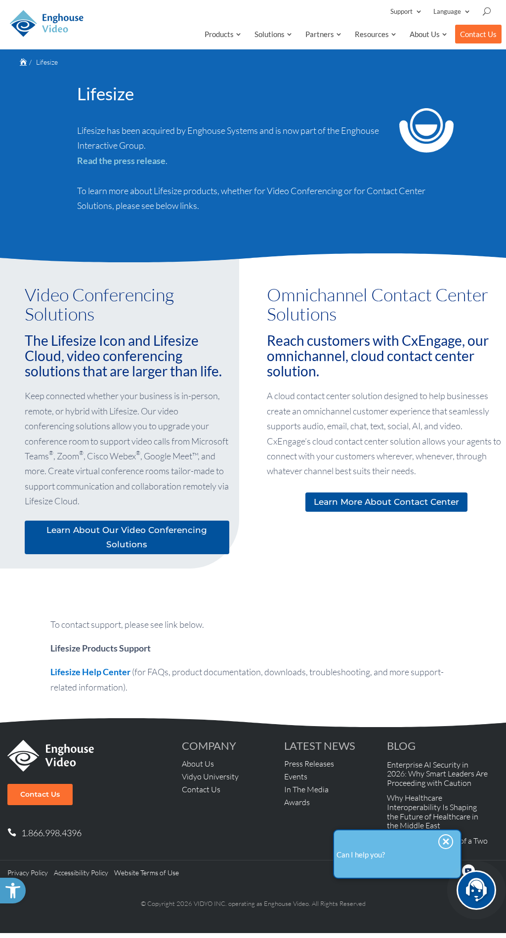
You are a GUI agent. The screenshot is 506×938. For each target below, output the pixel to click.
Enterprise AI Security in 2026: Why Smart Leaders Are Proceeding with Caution (437, 774)
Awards (297, 802)
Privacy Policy (27, 872)
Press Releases (309, 764)
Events (295, 776)
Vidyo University (210, 776)
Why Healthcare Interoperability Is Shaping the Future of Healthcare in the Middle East (432, 811)
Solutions (269, 34)
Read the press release (121, 160)
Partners (319, 34)
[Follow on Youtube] (468, 870)
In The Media (306, 789)
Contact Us (478, 34)
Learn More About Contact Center (386, 502)
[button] (13, 890)
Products (219, 34)
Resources (372, 34)
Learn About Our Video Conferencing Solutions (126, 537)
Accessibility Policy (81, 872)
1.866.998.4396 (51, 832)
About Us (425, 34)
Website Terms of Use (146, 872)
